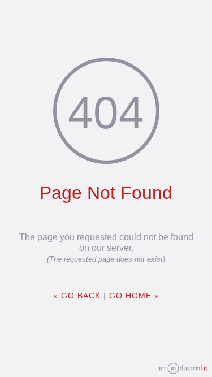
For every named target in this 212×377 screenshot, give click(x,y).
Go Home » (134, 296)
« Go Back (77, 296)
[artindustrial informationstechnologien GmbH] (182, 369)
